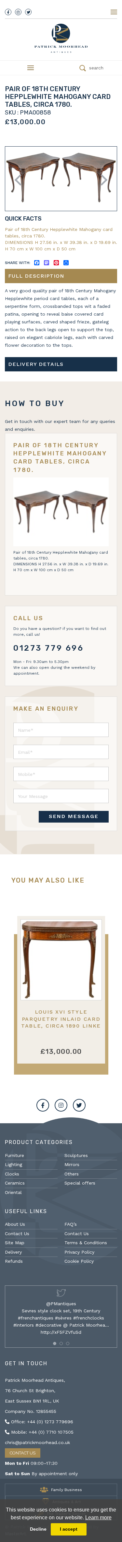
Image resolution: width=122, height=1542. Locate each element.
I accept (68, 1529)
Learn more (98, 1517)
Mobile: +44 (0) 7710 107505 (41, 1432)
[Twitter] (28, 12)
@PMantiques (61, 1303)
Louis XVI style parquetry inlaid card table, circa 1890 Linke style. (61, 1022)
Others (71, 1173)
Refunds (14, 1261)
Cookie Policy (79, 1261)
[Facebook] (8, 12)
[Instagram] (18, 12)
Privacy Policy (79, 1252)
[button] (54, 1343)
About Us (15, 1224)
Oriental (13, 1192)
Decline (38, 1529)
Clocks (12, 1173)
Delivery (13, 1252)
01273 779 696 (48, 648)
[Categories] (30, 68)
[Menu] (114, 12)
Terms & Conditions (85, 1242)
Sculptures (76, 1155)
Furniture (14, 1155)
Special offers (79, 1183)
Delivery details (35, 364)
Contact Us (17, 1233)
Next (101, 180)
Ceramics (15, 1183)
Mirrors (71, 1164)
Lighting (13, 1164)
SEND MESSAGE (74, 816)
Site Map (14, 1242)
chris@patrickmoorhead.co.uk (37, 1442)
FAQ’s (70, 1224)
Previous (20, 180)
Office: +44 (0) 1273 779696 (41, 1421)
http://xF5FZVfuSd (61, 1332)
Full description (36, 276)
